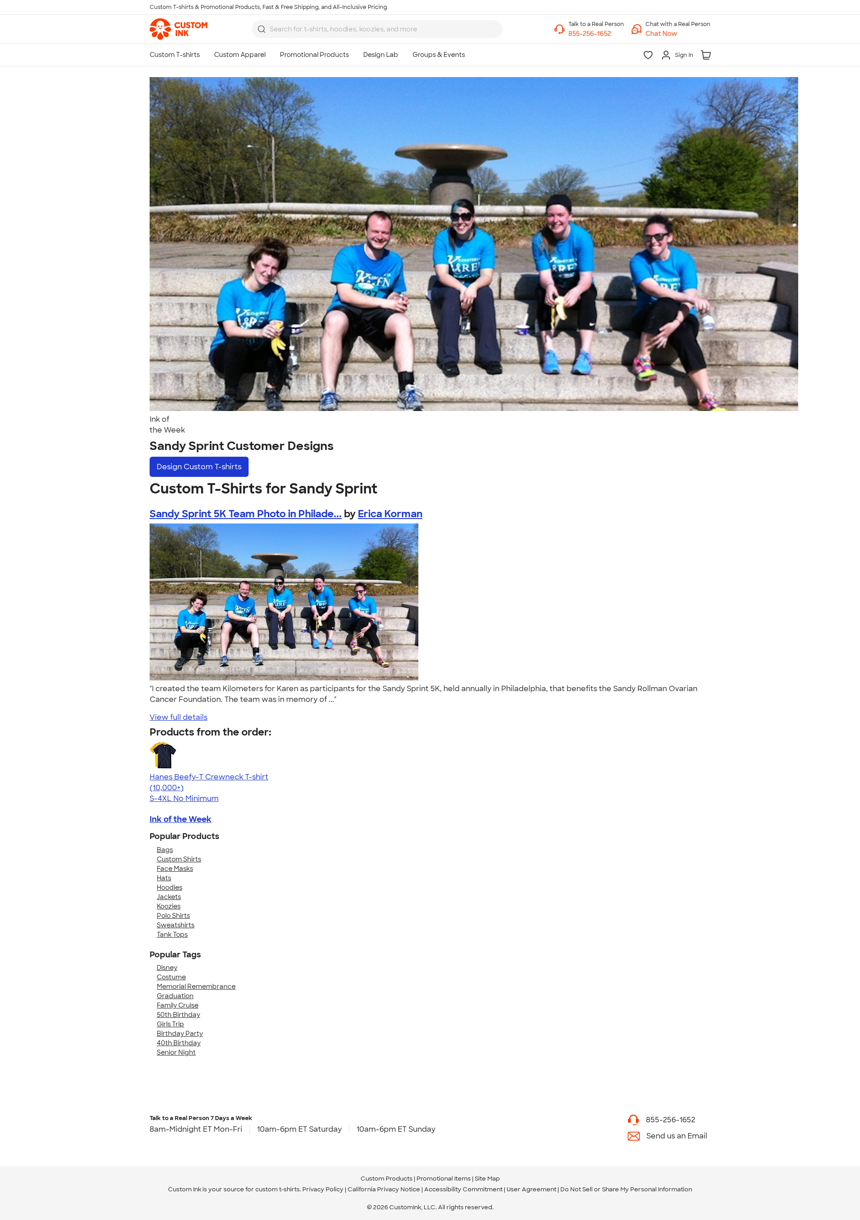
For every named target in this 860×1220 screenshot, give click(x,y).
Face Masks (175, 869)
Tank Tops (172, 934)
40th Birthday (179, 1043)
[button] (677, 34)
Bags (165, 850)
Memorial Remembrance (196, 986)
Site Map (487, 1178)
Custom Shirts (179, 859)
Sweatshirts (175, 925)
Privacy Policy (323, 1189)
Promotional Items (444, 1178)
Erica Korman (390, 513)
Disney (167, 968)
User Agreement (531, 1189)
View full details (178, 717)
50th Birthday (178, 1015)
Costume (171, 977)
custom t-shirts (277, 1189)
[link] (178, 29)
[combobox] (377, 29)
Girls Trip (170, 1024)
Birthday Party (180, 1034)
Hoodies (169, 887)
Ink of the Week (180, 819)
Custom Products (387, 1178)
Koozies (169, 906)
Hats (164, 878)
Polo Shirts (173, 916)
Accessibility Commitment (463, 1189)
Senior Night (176, 1052)
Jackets (169, 897)
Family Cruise (177, 1005)
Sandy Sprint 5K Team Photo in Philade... (246, 513)
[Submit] (262, 29)
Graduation (175, 996)
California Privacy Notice (384, 1189)
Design (199, 467)
